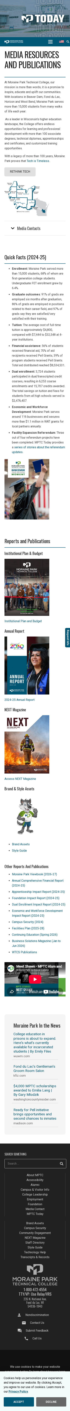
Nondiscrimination (37, 1315)
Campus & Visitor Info (35, 1189)
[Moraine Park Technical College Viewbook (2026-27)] (35, 489)
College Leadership (35, 1194)
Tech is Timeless (38, 161)
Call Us (37, 1338)
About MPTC (35, 1175)
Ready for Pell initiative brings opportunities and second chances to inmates (34, 1114)
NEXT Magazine (35, 1238)
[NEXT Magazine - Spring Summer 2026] (35, 744)
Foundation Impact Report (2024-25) (35, 898)
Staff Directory (35, 1242)
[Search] (61, 1163)
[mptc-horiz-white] (14, 42)
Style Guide (19, 850)
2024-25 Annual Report (19, 700)
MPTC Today (35, 1214)
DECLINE (51, 1401)
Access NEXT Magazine (20, 779)
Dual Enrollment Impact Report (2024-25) (38, 904)
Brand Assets (21, 844)
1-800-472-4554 (35, 1289)
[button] (50, 42)
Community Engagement (35, 1233)
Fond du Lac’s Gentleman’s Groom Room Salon (34, 1068)
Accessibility (35, 1180)
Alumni (35, 1185)
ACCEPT (18, 1401)
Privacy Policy (18, 1391)
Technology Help (35, 1252)
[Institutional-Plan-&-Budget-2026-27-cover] (35, 587)
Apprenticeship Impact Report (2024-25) (38, 892)
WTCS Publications (24, 952)
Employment (35, 1199)
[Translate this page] (61, 41)
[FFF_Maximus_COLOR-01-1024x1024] (35, 816)
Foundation (35, 1204)
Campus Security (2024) (27, 922)
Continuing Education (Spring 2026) (34, 934)
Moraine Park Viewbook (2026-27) (34, 874)
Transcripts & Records (35, 1257)
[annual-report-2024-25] (35, 666)
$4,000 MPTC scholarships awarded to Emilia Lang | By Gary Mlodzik (34, 1090)
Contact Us (37, 1323)
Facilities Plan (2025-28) (28, 928)
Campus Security (35, 1228)
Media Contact (35, 1209)
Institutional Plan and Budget (23, 621)
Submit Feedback (37, 1330)
